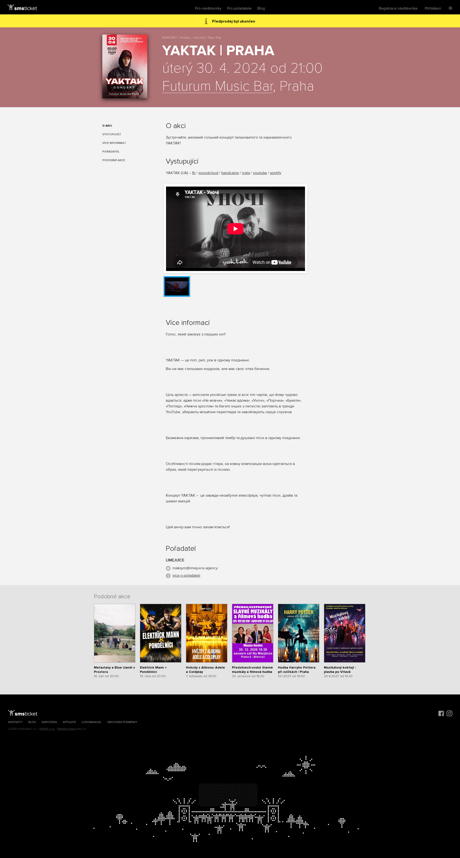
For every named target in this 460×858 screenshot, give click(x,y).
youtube (260, 172)
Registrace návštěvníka (398, 8)
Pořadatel (111, 151)
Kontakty (15, 722)
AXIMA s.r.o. (47, 729)
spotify (275, 172)
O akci (107, 126)
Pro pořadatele (239, 8)
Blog (261, 8)
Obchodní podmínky (122, 722)
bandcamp (230, 172)
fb (194, 172)
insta (246, 172)
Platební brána (66, 729)
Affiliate (69, 722)
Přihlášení (433, 8)
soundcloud (208, 172)
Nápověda (49, 722)
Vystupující (111, 134)
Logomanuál (91, 722)
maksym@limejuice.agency (195, 568)
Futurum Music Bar (217, 86)
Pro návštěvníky (208, 8)
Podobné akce (113, 160)
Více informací (114, 143)
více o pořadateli (186, 575)
